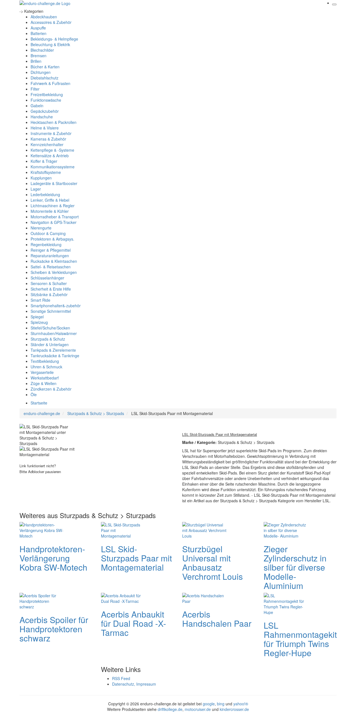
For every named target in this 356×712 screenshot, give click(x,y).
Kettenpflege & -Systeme (52, 150)
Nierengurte (41, 228)
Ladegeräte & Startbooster (54, 183)
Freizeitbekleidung (47, 94)
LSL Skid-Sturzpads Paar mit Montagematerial (136, 558)
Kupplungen (41, 178)
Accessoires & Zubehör (51, 22)
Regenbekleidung (46, 244)
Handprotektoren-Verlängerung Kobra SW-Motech (53, 558)
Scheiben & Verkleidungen (54, 272)
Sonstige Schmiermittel (51, 311)
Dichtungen (41, 72)
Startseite (39, 403)
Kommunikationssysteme (53, 166)
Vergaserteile (42, 372)
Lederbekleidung (45, 194)
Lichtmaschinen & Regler (53, 205)
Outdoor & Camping (48, 233)
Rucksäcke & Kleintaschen (54, 261)
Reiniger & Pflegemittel (51, 250)
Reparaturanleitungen (50, 255)
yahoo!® (240, 703)
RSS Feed (121, 678)
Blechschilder (42, 50)
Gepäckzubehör (45, 111)
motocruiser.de (198, 709)
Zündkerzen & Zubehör (51, 389)
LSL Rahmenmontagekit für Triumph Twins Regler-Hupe (300, 639)
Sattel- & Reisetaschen (51, 266)
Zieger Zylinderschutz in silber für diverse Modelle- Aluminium (295, 567)
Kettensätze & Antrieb (50, 155)
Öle (34, 394)
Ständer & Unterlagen (50, 344)
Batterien (38, 33)
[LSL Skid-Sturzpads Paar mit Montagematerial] (123, 529)
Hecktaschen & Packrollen (53, 122)
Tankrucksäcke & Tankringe (55, 355)
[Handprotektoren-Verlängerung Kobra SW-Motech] (41, 529)
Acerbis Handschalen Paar (216, 618)
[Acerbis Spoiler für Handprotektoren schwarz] (41, 600)
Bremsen (38, 55)
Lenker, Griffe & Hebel (50, 200)
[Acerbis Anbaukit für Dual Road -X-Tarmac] (123, 597)
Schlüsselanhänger (47, 278)
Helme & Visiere (45, 128)
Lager (36, 189)
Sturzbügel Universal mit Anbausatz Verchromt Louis (212, 562)
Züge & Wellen (43, 383)
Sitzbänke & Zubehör (49, 294)
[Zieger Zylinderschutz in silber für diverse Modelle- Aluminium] (286, 529)
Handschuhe (42, 116)
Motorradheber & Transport (55, 216)
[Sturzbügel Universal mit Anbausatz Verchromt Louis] (204, 529)
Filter (35, 89)
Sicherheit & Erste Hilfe (51, 289)
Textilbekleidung (45, 361)
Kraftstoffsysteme (46, 172)
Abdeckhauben (44, 16)
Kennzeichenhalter (47, 144)
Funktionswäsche (46, 100)
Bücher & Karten (45, 66)
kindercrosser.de (234, 709)
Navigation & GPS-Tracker (53, 222)
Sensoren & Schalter (49, 283)
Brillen (36, 61)
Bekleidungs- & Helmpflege (54, 39)
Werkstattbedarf (45, 378)
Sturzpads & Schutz (48, 339)
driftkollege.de (170, 709)
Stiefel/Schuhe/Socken (50, 328)
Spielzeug (39, 322)
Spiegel (37, 316)
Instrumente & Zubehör (51, 133)
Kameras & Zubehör (48, 139)
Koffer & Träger (44, 161)
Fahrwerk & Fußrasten (50, 83)
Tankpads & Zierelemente (53, 350)
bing (220, 703)
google (209, 703)
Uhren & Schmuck (46, 366)
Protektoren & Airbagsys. (52, 239)
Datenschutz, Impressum (134, 684)
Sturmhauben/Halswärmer (54, 333)
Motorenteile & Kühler (50, 211)
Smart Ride (40, 300)
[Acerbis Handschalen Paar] (204, 597)
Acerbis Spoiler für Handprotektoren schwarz (53, 629)
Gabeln (37, 105)
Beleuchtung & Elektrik (50, 44)
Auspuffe (38, 28)
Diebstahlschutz (44, 78)
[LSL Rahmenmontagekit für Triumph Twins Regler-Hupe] (286, 603)
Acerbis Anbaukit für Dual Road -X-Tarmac (133, 623)
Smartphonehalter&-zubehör (56, 305)
